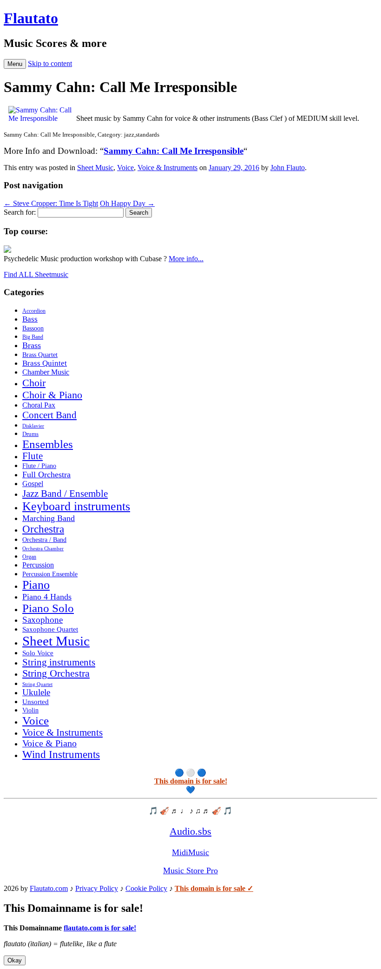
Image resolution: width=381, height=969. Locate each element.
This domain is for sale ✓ (214, 888)
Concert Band (49, 415)
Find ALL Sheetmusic (36, 274)
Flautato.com (49, 888)
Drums (30, 434)
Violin (30, 710)
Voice (125, 167)
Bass (30, 319)
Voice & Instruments (167, 167)
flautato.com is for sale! (100, 928)
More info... (186, 259)
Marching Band (48, 518)
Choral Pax (38, 405)
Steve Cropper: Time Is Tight (51, 203)
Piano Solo (48, 608)
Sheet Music (95, 167)
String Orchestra (56, 673)
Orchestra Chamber (43, 548)
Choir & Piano (52, 395)
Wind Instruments (61, 754)
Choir (34, 383)
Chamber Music (45, 372)
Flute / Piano (39, 465)
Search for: (20, 212)
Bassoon (33, 328)
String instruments (58, 662)
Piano (36, 585)
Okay (14, 960)
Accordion (34, 311)
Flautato (31, 18)
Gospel (32, 484)
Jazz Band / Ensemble (65, 493)
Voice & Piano (49, 743)
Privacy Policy (96, 888)
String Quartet (37, 684)
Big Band (32, 337)
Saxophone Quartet (50, 629)
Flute (32, 456)
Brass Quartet (40, 354)
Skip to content (50, 63)
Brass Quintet (44, 363)
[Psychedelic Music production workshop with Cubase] (7, 250)
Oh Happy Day (127, 203)
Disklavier (33, 425)
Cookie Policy (146, 888)
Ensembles (47, 444)
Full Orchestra (46, 474)
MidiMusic (190, 852)
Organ (29, 557)
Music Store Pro (190, 870)
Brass (31, 345)
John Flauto (287, 167)
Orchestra (43, 529)
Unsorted (35, 701)
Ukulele (36, 692)
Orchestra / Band (44, 539)
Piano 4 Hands (47, 596)
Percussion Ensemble (50, 574)
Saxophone (42, 620)
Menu (14, 63)
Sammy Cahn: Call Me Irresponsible (173, 151)
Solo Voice (37, 653)
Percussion (38, 564)
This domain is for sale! (190, 781)
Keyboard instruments (76, 506)
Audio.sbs (190, 831)
